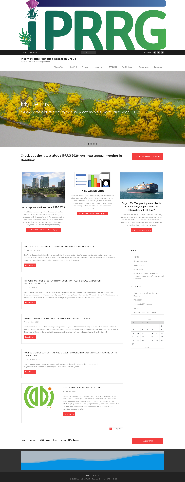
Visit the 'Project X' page (140, 230)
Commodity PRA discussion (143, 304)
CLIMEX (136, 257)
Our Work (73, 67)
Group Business (139, 265)
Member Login (144, 67)
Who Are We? (58, 67)
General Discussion (140, 261)
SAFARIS (136, 308)
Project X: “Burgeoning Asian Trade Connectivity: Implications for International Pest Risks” (149, 276)
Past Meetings (127, 67)
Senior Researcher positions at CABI (82, 387)
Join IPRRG (34, 52)
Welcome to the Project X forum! (145, 312)
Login (25, 52)
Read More (29, 265)
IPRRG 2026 (113, 67)
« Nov (147, 347)
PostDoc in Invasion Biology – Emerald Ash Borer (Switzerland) (57, 318)
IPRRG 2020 (138, 300)
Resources (98, 67)
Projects (85, 67)
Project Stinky (138, 269)
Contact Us (158, 67)
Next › (120, 429)
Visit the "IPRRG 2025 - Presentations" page (43, 230)
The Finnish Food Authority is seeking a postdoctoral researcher (59, 246)
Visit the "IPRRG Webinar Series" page (92, 213)
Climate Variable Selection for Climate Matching (147, 294)
